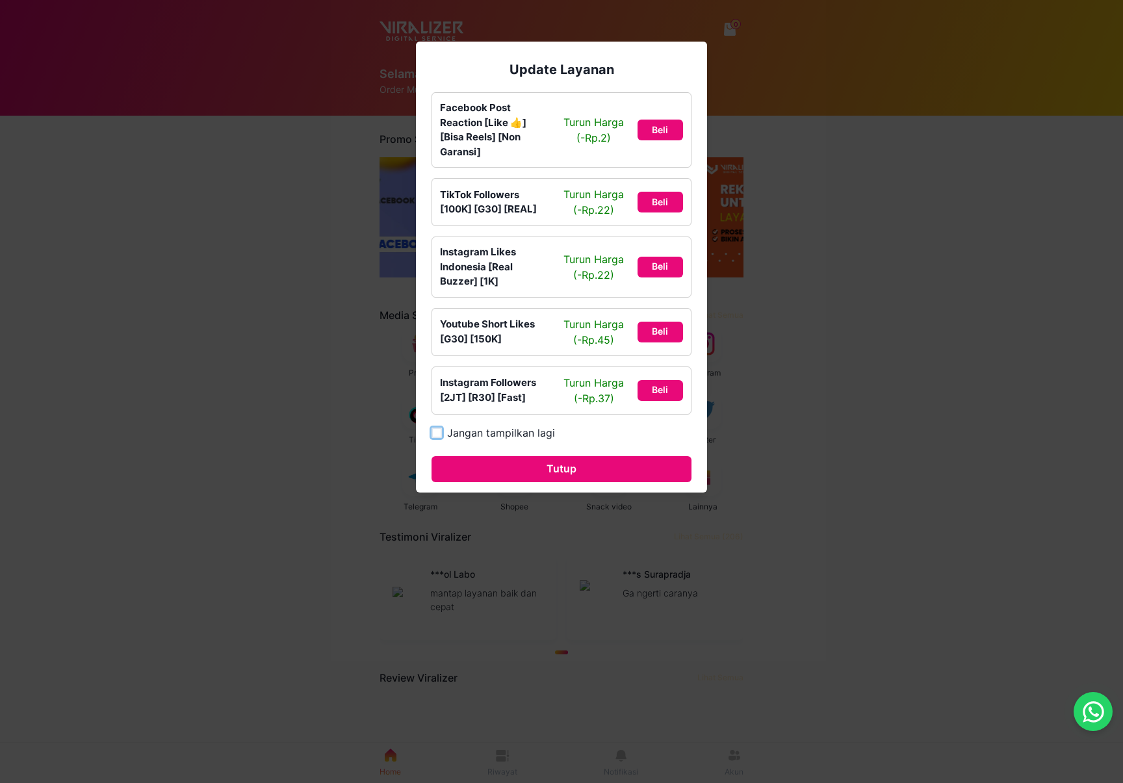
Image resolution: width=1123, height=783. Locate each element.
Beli (660, 129)
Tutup (561, 468)
